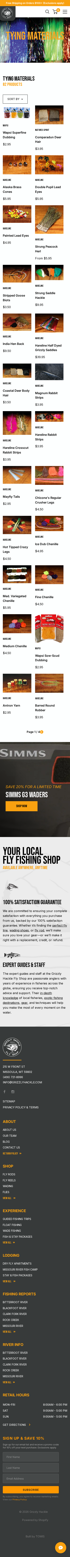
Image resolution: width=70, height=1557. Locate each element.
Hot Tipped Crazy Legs (15, 549)
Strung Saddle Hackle (45, 295)
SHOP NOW (21, 806)
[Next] (41, 732)
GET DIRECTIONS (15, 1425)
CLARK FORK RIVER (15, 1364)
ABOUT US (9, 1129)
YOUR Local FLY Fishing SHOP (31, 856)
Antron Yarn (11, 705)
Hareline (7, 180)
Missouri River (13, 1325)
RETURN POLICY (10, 1153)
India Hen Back (13, 344)
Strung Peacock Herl (46, 249)
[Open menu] (65, 12)
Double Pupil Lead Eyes (48, 189)
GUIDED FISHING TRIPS (17, 1219)
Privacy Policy (20, 1499)
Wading (8, 1186)
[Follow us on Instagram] (13, 1091)
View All (7, 1198)
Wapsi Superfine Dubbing (14, 135)
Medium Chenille (15, 646)
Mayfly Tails (11, 496)
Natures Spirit (42, 130)
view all (7, 1242)
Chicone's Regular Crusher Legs (48, 500)
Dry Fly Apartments (17, 1263)
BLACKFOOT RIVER (15, 1358)
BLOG (6, 1141)
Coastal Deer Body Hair (16, 393)
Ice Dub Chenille (46, 544)
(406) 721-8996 (13, 1077)
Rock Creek (11, 1319)
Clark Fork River (15, 1314)
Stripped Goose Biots (14, 298)
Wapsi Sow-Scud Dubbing (47, 658)
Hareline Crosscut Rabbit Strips (16, 450)
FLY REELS (9, 1180)
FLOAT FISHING (12, 1224)
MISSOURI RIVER (13, 1376)
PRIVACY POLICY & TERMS (21, 1107)
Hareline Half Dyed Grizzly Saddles (48, 348)
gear (24, 1003)
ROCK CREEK (11, 1370)
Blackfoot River (15, 1308)
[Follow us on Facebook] (4, 1091)
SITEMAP (9, 1101)
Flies (6, 1192)
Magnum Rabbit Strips (46, 395)
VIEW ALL (7, 1281)
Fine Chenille (44, 597)
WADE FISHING (12, 1230)
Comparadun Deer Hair (48, 139)
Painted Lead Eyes (16, 235)
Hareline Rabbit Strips (46, 437)
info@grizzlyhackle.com (22, 1082)
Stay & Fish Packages (17, 1275)
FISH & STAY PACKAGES (17, 1236)
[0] (55, 12)
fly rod (39, 930)
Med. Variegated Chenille (14, 598)
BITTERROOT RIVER (15, 1352)
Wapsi (5, 125)
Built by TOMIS (35, 1536)
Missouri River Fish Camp (20, 1269)
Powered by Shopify (35, 1520)
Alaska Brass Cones (12, 189)
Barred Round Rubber (45, 708)
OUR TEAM (9, 1135)
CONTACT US (11, 1147)
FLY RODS (9, 1174)
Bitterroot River (15, 1302)
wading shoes (19, 930)
